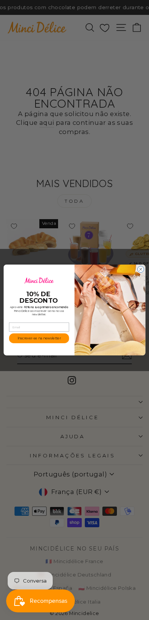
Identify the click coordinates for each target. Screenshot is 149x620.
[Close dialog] (141, 269)
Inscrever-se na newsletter (39, 338)
